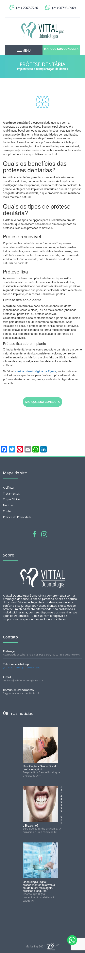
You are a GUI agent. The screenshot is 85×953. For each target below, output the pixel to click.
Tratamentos (11, 493)
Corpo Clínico (11, 499)
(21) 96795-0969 (64, 8)
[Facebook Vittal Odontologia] (35, 534)
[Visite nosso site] (52, 946)
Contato (8, 511)
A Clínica (8, 487)
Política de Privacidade (17, 517)
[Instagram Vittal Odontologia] (44, 534)
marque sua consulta (61, 48)
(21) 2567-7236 (27, 8)
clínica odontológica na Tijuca (35, 371)
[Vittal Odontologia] (42, 30)
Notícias (8, 505)
